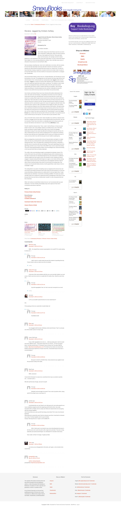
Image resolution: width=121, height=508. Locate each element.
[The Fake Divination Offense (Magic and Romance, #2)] (80, 103)
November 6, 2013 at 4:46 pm (37, 425)
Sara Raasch (72, 103)
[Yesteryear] (80, 204)
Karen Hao (71, 215)
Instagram (79, 493)
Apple (82, 59)
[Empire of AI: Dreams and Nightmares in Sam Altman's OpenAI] (80, 214)
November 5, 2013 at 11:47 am (38, 312)
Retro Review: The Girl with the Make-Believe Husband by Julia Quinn (91, 160)
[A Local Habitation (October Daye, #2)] (80, 183)
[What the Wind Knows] (80, 145)
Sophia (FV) (31, 269)
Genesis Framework (65, 504)
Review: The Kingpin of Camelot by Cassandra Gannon (91, 165)
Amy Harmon (72, 143)
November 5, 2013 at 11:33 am (35, 271)
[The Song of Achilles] (80, 108)
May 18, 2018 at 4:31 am (34, 458)
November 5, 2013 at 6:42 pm (35, 325)
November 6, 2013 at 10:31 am (35, 402)
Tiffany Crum (72, 135)
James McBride (72, 199)
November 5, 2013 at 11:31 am (35, 246)
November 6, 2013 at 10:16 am (35, 370)
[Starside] (80, 140)
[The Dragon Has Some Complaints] (80, 161)
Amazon (83, 53)
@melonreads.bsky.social (84, 483)
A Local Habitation (72, 180)
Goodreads (92, 480)
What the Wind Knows (73, 142)
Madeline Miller (72, 106)
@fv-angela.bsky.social (83, 480)
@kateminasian (81, 490)
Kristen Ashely (54, 238)
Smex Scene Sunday (91, 147)
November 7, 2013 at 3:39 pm (35, 444)
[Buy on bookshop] (82, 31)
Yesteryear (71, 201)
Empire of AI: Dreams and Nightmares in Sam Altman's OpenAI (73, 213)
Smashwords (82, 62)
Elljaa (30, 323)
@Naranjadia (82, 496)
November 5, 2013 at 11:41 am (38, 257)
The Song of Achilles (73, 105)
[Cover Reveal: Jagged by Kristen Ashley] (31, 227)
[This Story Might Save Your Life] (80, 135)
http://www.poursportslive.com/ (38, 462)
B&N (82, 56)
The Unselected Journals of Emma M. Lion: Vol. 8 (73, 165)
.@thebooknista (80, 487)
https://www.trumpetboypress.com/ (36, 346)
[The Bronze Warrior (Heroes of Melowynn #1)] (80, 209)
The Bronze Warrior (73, 206)
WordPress (73, 504)
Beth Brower (72, 167)
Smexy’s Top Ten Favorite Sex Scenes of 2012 (91, 133)
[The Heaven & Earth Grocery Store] (80, 199)
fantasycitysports (36, 461)
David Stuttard (72, 220)
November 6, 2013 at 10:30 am (38, 388)
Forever (48, 238)
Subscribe (90, 104)
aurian (30, 442)
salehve (30, 461)
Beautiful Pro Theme (54, 504)
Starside (70, 137)
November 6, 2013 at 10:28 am (38, 357)
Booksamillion (83, 65)
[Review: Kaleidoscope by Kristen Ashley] (58, 227)
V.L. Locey (71, 207)
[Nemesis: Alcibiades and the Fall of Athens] (80, 220)
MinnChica (31, 244)
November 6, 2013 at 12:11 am (35, 339)
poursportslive (32, 456)
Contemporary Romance (35, 238)
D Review (44, 238)
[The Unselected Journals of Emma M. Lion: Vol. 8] (80, 166)
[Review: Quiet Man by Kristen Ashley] (44, 227)
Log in (78, 504)
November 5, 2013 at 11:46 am (35, 296)
